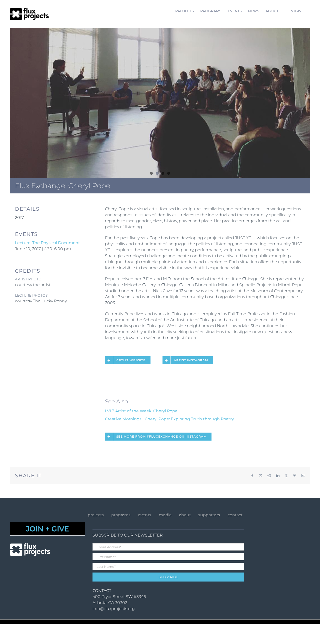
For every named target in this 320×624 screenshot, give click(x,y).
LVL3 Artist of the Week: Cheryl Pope (141, 411)
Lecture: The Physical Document (47, 242)
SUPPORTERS (209, 515)
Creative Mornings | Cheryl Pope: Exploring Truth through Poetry (169, 419)
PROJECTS (96, 515)
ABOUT (185, 515)
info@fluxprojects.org (113, 608)
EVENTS (144, 515)
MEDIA (165, 515)
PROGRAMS (120, 515)
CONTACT (235, 515)
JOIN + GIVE (47, 529)
